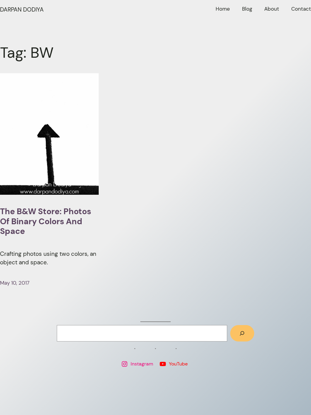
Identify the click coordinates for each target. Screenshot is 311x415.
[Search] (242, 333)
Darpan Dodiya (22, 9)
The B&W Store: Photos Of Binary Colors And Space (45, 221)
